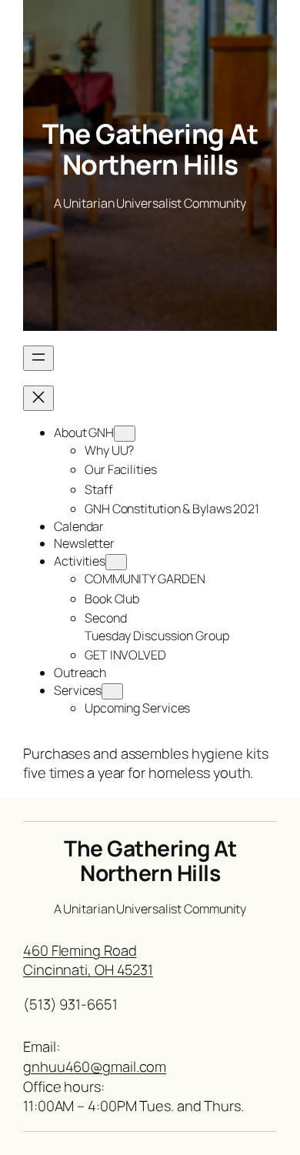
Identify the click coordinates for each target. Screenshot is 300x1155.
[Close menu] (38, 398)
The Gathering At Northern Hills (150, 149)
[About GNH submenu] (124, 434)
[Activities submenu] (116, 562)
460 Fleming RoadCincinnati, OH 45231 (88, 960)
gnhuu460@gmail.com (94, 1066)
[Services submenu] (112, 691)
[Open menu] (38, 358)
